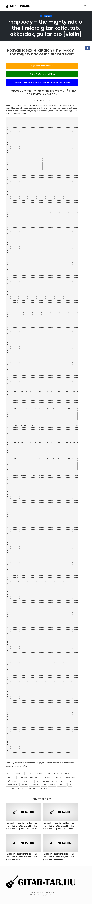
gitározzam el (47, 777)
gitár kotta (41, 774)
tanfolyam (10, 788)
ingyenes (24, 785)
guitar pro (45, 781)
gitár (32, 774)
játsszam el (34, 785)
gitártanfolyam (69, 777)
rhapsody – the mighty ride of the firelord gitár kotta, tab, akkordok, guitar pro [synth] (21, 857)
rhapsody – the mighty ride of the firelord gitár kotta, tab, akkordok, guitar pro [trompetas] (58, 857)
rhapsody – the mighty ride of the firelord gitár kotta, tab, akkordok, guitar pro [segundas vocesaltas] (58, 826)
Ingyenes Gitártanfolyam (42, 66)
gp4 (31, 781)
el (26, 774)
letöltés (52, 785)
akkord (9, 774)
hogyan (68, 781)
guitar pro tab (57, 781)
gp (20, 781)
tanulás (20, 788)
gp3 (25, 781)
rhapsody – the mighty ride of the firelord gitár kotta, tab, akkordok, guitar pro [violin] (46, 28)
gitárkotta (65, 774)
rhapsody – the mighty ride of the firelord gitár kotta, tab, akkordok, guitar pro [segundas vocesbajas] (22, 826)
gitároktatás (22, 777)
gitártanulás (11, 781)
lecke (44, 785)
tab (70, 785)
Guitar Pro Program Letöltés (42, 74)
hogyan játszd (12, 785)
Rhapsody (48, 16)
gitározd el (34, 777)
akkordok (18, 774)
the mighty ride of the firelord (37, 788)
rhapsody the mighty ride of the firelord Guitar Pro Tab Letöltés (42, 82)
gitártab (58, 777)
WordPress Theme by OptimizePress (42, 895)
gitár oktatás (53, 774)
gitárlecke (10, 777)
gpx (37, 781)
